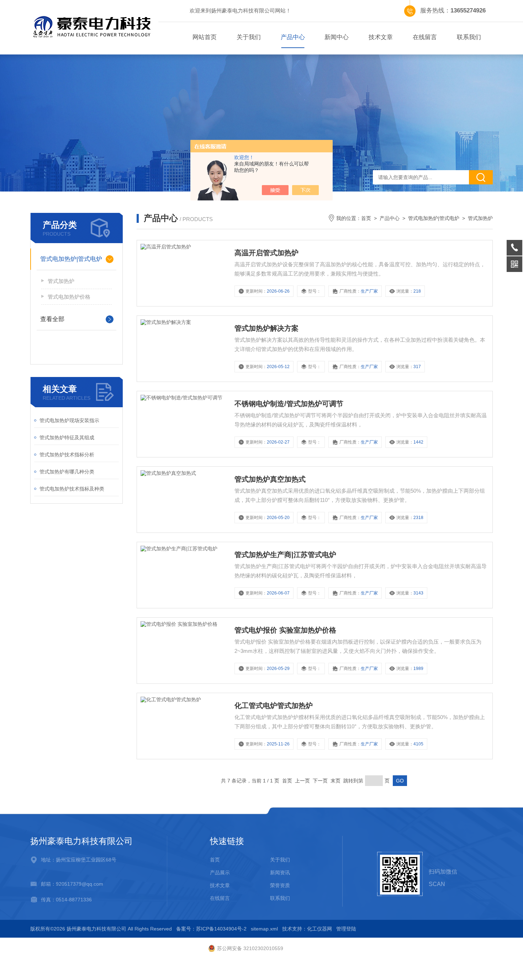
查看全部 (52, 319)
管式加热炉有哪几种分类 (66, 472)
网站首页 (204, 37)
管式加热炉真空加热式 (270, 479)
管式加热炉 (61, 281)
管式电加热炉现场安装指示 (69, 420)
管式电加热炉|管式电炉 (71, 259)
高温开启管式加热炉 (266, 253)
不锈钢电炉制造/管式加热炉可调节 (288, 404)
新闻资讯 (280, 872)
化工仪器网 (319, 929)
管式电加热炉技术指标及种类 (71, 489)
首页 (366, 218)
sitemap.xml (264, 929)
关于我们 (249, 37)
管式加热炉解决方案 (266, 328)
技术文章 (381, 37)
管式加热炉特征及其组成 (66, 437)
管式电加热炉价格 (69, 297)
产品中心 (293, 37)
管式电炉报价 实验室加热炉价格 (285, 630)
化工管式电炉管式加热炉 (273, 705)
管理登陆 (346, 929)
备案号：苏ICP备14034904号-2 (211, 929)
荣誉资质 (280, 885)
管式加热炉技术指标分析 (66, 454)
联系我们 (469, 37)
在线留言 (425, 37)
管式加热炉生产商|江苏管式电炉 (285, 555)
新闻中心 (336, 37)
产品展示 (220, 872)
